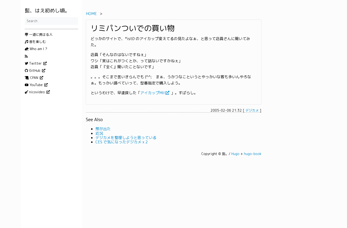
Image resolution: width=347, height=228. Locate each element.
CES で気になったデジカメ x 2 (121, 142)
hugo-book (252, 153)
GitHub (34, 71)
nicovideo (37, 92)
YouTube (36, 85)
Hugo (235, 153)
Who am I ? (38, 49)
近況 (99, 133)
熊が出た (103, 128)
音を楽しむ (37, 42)
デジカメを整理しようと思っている (125, 137)
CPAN (34, 78)
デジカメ (252, 110)
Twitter (35, 63)
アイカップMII (152, 93)
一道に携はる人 (40, 34)
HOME (91, 13)
